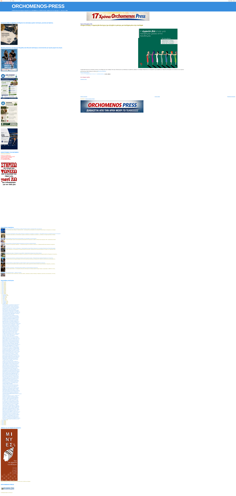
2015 (3, 287)
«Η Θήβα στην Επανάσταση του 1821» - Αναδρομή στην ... (11, 395)
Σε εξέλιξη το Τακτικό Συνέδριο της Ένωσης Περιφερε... (10, 334)
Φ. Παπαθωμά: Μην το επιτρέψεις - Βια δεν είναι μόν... (10, 359)
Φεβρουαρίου (5, 295)
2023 (3, 421)
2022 (3, 420)
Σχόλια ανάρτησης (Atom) (90, 98)
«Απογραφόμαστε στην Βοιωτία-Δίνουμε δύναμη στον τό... (11, 370)
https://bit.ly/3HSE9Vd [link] (102, 71)
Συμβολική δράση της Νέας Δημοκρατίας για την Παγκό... (10, 408)
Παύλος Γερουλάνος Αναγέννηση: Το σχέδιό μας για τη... (10, 376)
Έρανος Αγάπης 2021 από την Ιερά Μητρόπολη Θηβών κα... (11, 344)
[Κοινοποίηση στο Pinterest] (109, 74)
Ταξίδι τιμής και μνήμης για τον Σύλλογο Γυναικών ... (10, 331)
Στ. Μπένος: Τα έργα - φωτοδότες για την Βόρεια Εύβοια (10, 347)
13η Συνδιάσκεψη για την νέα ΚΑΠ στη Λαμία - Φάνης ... (10, 402)
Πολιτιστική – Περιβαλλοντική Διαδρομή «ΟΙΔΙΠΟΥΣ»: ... (10, 398)
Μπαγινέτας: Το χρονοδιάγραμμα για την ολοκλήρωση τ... (10, 345)
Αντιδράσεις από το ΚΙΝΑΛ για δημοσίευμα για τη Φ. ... (10, 379)
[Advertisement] (110, 87)
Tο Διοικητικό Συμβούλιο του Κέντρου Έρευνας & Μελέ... (10, 377)
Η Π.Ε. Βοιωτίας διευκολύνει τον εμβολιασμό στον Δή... (10, 315)
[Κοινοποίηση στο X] (107, 74)
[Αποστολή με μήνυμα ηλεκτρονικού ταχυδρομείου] (105, 74)
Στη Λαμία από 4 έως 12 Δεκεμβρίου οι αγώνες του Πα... (10, 415)
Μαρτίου (4, 296)
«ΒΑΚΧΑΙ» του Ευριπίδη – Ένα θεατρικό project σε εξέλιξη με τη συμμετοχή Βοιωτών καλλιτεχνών (22, 267)
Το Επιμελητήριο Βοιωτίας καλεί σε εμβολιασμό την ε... (10, 368)
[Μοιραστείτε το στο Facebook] (108, 74)
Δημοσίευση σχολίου (84, 79)
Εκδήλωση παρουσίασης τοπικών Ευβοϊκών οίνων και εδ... (11, 338)
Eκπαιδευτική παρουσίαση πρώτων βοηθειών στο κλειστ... (11, 349)
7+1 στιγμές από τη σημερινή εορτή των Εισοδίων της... (10, 305)
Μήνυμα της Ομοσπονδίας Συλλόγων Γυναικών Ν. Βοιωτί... (11, 351)
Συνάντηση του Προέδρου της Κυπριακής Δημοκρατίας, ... (10, 397)
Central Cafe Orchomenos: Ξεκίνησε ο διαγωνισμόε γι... (10, 306)
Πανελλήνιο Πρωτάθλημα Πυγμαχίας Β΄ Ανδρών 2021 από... (11, 312)
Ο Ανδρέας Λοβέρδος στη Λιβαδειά (7, 383)
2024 (3, 422)
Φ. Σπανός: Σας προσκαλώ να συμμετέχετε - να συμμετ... (11, 324)
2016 (3, 288)
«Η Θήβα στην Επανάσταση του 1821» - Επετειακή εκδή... (11, 333)
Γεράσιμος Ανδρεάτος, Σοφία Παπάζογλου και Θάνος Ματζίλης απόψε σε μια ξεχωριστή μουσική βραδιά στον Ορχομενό (25, 262)
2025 (3, 423)
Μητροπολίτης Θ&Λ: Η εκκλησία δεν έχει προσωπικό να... (11, 304)
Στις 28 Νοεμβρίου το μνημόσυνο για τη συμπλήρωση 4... (10, 339)
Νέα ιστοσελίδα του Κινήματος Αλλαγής (8, 314)
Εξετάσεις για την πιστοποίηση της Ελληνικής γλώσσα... (10, 352)
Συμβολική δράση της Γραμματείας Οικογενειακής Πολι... (10, 401)
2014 (3, 286)
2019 (3, 291)
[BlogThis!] (106, 74)
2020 (3, 292)
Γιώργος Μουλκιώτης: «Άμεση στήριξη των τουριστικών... (10, 405)
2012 (3, 284)
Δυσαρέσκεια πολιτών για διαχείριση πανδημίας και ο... (10, 320)
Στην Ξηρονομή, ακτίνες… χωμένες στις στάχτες (13, 272)
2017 (3, 289)
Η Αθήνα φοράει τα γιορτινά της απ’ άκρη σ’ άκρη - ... (10, 332)
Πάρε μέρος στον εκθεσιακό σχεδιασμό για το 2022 (10, 396)
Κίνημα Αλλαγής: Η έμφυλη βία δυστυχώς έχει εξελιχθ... (10, 357)
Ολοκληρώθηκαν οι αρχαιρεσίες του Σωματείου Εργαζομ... (11, 348)
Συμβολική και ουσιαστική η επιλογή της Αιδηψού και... (10, 361)
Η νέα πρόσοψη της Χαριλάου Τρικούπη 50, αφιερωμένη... (11, 406)
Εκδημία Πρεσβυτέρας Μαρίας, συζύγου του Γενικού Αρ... (10, 350)
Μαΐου (4, 298)
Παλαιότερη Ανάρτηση (231, 96)
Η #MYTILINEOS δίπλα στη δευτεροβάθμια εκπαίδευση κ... (11, 390)
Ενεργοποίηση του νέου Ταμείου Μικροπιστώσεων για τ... (11, 326)
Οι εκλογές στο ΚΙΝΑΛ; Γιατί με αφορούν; (8, 335)
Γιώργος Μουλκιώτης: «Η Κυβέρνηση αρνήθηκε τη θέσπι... (11, 369)
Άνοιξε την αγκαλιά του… (6, 394)
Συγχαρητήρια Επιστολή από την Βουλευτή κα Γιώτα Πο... (11, 412)
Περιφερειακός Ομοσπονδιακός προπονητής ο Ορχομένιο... (11, 371)
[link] (85, 72)
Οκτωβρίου (4, 302)
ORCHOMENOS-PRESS (38, 6)
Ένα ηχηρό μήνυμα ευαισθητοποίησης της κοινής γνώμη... (11, 362)
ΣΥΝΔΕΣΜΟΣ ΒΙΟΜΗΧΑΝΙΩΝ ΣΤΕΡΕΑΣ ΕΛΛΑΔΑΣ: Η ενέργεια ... (12, 393)
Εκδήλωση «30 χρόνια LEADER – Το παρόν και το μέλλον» (11, 411)
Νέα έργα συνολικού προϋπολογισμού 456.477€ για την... (11, 366)
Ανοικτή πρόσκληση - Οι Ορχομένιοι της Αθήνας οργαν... (10, 381)
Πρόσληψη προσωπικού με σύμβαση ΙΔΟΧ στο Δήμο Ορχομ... (11, 323)
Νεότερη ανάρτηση (84, 96)
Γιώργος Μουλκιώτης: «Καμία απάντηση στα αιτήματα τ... (10, 322)
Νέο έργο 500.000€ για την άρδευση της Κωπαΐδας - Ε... (10, 374)
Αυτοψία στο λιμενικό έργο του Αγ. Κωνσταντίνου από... (10, 329)
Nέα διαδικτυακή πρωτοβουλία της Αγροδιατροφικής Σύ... (10, 417)
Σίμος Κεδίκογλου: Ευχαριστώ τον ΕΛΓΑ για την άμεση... (10, 375)
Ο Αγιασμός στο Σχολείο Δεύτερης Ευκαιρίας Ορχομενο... (10, 388)
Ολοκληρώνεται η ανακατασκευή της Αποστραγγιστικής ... (11, 317)
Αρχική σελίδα (157, 96)
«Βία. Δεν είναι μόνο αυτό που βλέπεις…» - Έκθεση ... (10, 353)
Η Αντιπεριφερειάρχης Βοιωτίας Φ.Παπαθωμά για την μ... (10, 378)
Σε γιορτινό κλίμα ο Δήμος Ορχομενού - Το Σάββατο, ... (10, 404)
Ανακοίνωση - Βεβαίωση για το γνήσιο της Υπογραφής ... (10, 403)
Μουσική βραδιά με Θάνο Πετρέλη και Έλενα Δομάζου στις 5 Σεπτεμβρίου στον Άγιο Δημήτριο (21, 238)
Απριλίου (4, 297)
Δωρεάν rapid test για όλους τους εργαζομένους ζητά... (10, 413)
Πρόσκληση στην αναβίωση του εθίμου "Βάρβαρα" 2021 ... (11, 407)
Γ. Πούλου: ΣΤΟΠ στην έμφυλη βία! (7, 360)
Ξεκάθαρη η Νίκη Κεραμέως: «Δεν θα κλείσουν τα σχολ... (10, 387)
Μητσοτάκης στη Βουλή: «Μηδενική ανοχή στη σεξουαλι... (11, 342)
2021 (3, 293)
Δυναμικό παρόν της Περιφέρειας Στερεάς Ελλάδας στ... (10, 330)
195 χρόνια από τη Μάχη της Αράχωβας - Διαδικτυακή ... (10, 343)
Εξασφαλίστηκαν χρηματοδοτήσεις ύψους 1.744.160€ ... (10, 389)
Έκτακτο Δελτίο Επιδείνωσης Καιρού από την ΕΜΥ (9, 367)
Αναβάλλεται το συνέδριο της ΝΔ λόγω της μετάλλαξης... (10, 380)
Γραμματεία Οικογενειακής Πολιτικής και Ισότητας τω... (10, 358)
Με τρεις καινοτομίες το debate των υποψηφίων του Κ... (10, 399)
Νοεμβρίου (4, 303)
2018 (3, 290)
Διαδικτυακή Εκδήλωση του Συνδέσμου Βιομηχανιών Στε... (11, 321)
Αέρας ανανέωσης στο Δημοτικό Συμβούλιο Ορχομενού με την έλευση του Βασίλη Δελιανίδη (21, 243)
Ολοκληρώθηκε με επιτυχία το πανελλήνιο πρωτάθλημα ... (11, 414)
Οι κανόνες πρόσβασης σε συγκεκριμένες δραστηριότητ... (11, 307)
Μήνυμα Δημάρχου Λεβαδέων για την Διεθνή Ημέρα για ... (10, 356)
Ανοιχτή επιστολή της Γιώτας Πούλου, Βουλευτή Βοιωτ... (10, 385)
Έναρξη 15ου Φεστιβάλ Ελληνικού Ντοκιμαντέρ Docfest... (11, 327)
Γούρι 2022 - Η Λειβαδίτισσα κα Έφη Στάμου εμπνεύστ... (10, 416)
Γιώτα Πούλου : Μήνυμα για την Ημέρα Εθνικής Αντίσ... (10, 384)
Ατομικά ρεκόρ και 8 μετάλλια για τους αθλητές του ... (10, 386)
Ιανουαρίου (4, 294)
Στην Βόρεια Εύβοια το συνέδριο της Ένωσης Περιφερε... (10, 316)
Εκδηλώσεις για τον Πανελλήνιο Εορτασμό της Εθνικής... (10, 341)
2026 (3, 424)
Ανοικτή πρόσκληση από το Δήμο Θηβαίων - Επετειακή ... (11, 313)
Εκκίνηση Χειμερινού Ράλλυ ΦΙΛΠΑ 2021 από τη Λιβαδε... (10, 372)
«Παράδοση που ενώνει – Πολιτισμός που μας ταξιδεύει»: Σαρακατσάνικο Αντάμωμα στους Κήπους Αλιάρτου (24, 253)
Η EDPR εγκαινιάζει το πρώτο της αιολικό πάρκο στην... (10, 363)
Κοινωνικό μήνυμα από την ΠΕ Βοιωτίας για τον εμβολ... (10, 325)
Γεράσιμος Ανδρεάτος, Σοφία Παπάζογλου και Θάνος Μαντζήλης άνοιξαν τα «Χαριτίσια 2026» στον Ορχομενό (24, 228)
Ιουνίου (4, 299)
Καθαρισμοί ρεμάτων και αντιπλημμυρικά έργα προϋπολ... (11, 340)
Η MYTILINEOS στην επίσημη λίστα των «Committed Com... (11, 311)
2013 (3, 285)
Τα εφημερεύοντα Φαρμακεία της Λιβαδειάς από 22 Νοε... (10, 318)
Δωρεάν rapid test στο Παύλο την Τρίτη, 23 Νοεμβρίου (10, 308)
